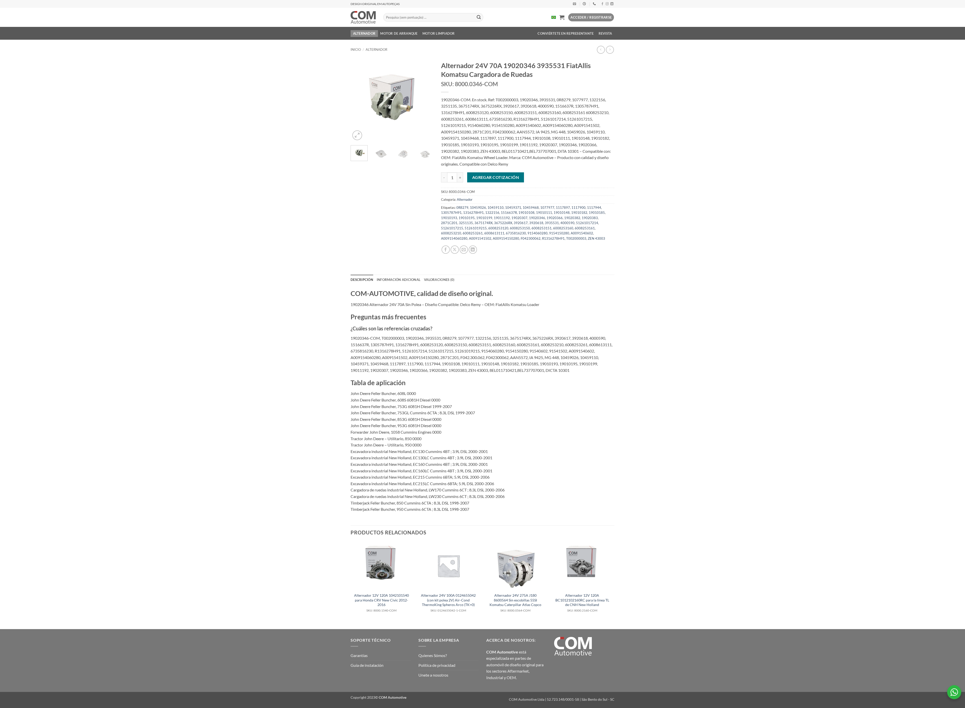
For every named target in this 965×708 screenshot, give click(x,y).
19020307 (519, 218)
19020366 (555, 218)
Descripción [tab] (362, 280)
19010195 (467, 218)
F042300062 (531, 238)
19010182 (579, 213)
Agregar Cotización (495, 177)
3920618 (536, 223)
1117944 (594, 208)
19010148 (562, 213)
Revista (605, 33)
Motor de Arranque (398, 33)
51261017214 (587, 223)
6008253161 (585, 228)
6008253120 (498, 228)
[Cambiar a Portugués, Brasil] (553, 17)
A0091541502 (480, 238)
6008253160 (563, 228)
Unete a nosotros (433, 675)
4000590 (567, 223)
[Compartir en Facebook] (446, 249)
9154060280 (537, 233)
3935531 (552, 223)
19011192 (502, 218)
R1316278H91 (553, 238)
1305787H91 (451, 213)
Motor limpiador (438, 33)
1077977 (547, 208)
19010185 (597, 213)
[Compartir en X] (455, 249)
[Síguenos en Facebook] (602, 4)
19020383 (590, 218)
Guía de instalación (367, 665)
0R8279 (462, 208)
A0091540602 (582, 233)
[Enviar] (478, 17)
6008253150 (520, 228)
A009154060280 (454, 238)
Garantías (359, 655)
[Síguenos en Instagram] (607, 4)
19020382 (572, 218)
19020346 (537, 218)
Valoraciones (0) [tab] (439, 280)
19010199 (484, 218)
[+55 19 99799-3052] (595, 4)
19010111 (544, 213)
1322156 (492, 213)
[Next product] (601, 50)
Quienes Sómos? (432, 655)
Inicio (356, 49)
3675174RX (483, 223)
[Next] (425, 100)
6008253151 (542, 228)
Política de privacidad (436, 665)
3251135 (466, 223)
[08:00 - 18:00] (585, 4)
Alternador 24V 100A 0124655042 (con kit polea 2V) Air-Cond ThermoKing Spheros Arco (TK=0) (448, 602)
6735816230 (516, 233)
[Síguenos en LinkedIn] (611, 4)
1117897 (563, 208)
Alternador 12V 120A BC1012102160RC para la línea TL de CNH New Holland (582, 602)
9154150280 (559, 233)
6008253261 (473, 233)
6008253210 (451, 233)
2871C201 (449, 223)
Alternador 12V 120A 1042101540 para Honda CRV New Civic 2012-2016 (381, 602)
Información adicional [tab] (398, 280)
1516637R (509, 213)
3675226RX (503, 223)
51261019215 (476, 228)
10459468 (531, 208)
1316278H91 (473, 213)
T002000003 (576, 238)
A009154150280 (506, 238)
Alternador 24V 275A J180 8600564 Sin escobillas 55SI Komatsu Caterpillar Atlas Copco (515, 602)
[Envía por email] (464, 249)
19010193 (449, 218)
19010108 (526, 213)
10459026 (478, 208)
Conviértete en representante (566, 33)
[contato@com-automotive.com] (575, 4)
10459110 (496, 208)
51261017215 (452, 228)
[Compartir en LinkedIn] (473, 249)
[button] (561, 17)
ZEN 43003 (596, 238)
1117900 (578, 208)
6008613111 (494, 233)
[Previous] (358, 100)
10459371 (513, 208)
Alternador (364, 33)
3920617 (521, 223)
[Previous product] (610, 50)
